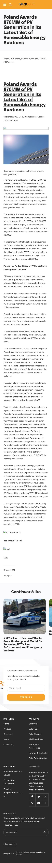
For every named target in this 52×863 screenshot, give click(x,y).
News (15, 120)
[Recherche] (10, 4)
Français (8, 844)
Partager (7, 575)
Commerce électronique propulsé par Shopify (30, 853)
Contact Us (8, 744)
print (6, 557)
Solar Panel (34, 729)
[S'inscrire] (44, 832)
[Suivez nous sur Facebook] (32, 796)
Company (7, 734)
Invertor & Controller (38, 753)
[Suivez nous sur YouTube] (38, 803)
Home (6, 723)
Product (7, 729)
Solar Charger (35, 734)
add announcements (13, 540)
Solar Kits (33, 723)
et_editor (40, 116)
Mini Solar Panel (36, 739)
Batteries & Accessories (34, 746)
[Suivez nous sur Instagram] (45, 796)
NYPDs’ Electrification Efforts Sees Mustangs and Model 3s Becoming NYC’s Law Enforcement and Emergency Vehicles (22, 644)
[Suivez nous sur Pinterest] (32, 803)
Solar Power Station (38, 758)
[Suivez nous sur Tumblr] (45, 803)
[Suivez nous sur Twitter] (38, 796)
